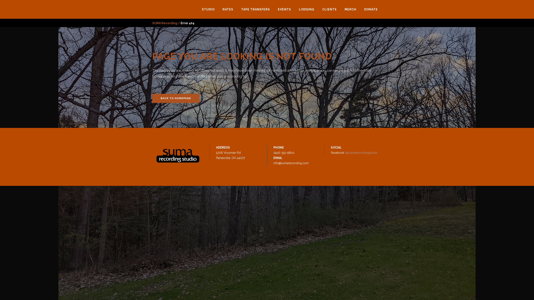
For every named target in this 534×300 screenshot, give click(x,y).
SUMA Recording (164, 23)
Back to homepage (176, 98)
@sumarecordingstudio (361, 152)
